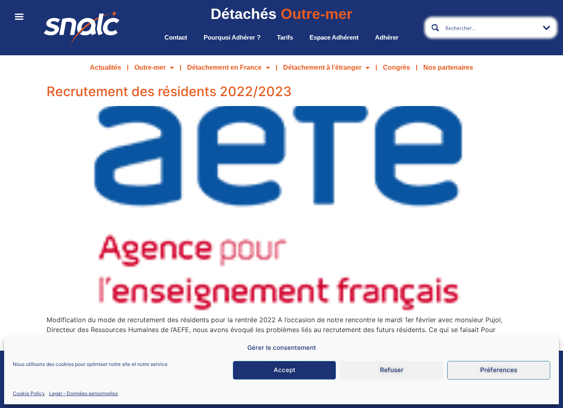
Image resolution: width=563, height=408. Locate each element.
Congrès (396, 67)
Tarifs (285, 37)
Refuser (391, 370)
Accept (285, 370)
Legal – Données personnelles (83, 393)
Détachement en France (224, 67)
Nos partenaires (448, 67)
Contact (175, 37)
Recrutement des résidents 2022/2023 (169, 91)
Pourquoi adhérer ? (232, 37)
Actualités (105, 67)
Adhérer (387, 37)
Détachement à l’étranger (322, 67)
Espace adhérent (334, 37)
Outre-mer (150, 67)
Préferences (498, 370)
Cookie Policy (29, 393)
